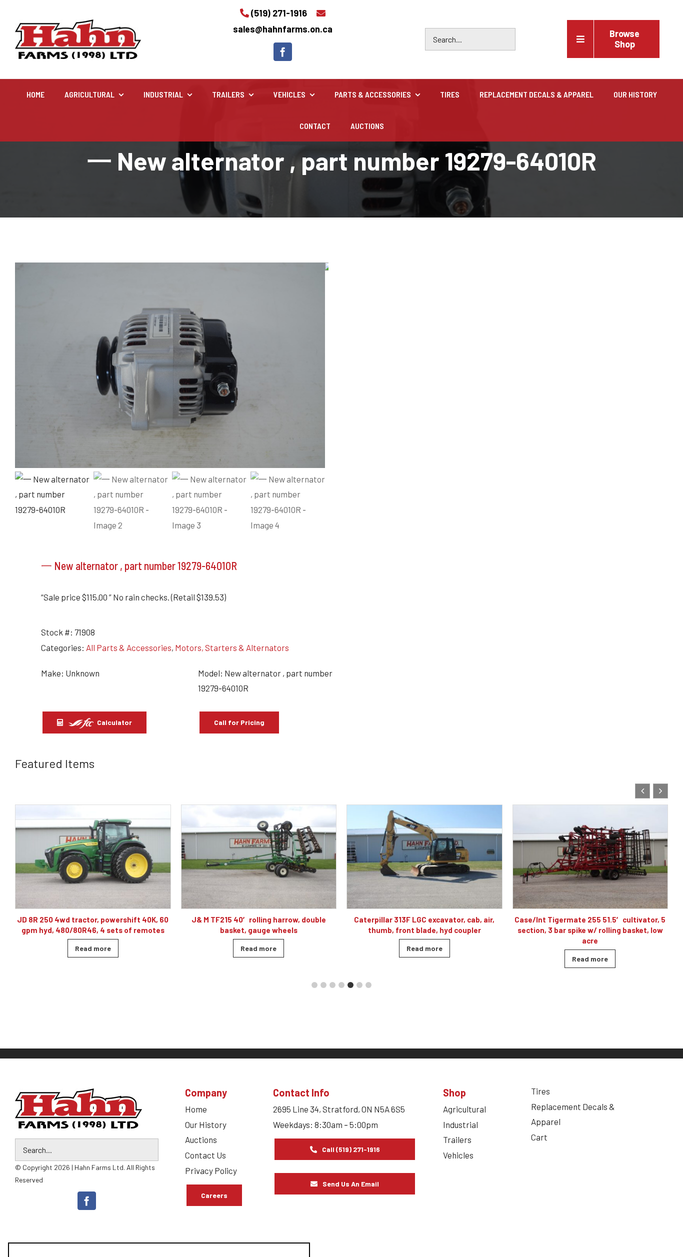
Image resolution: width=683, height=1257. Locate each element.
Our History (205, 1125)
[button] (660, 791)
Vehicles (458, 1155)
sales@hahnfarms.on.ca (282, 29)
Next (316, 366)
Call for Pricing (239, 722)
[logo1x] (78, 1108)
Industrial (460, 1125)
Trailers (457, 1139)
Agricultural (464, 1109)
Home (196, 1109)
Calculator (114, 722)
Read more (93, 948)
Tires (540, 1091)
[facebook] (283, 51)
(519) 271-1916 (279, 13)
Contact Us (205, 1155)
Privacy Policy (211, 1171)
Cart (539, 1137)
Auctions (201, 1139)
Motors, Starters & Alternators (232, 647)
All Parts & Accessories (129, 647)
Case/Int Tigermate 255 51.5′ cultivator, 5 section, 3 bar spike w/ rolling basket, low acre (590, 930)
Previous (27, 366)
